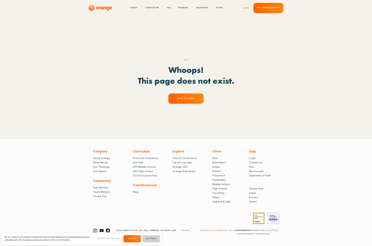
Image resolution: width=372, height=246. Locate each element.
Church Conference (185, 158)
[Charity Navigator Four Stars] (273, 218)
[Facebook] (108, 230)
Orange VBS (180, 166)
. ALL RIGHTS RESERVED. (226, 230)
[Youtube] (101, 230)
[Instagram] (95, 230)
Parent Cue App (182, 162)
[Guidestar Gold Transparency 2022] (259, 218)
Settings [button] (151, 238)
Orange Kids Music (184, 171)
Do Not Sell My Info (109, 238)
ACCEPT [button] (132, 238)
